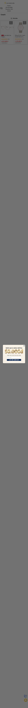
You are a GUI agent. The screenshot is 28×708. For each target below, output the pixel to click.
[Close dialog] (24, 345)
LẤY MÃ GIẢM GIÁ (14, 359)
